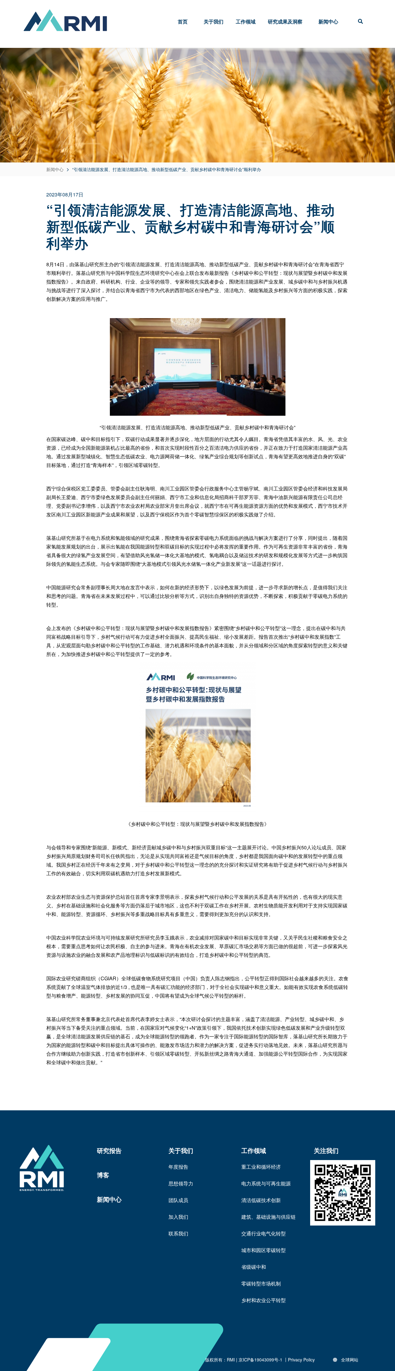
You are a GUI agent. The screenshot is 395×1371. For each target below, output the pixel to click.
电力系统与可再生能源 (266, 1183)
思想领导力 (180, 1183)
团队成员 (178, 1200)
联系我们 (178, 1233)
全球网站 (349, 1359)
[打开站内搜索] (360, 22)
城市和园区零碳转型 (263, 1250)
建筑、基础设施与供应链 (268, 1216)
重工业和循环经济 (261, 1166)
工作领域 (246, 21)
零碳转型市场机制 (261, 1283)
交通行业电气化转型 (263, 1233)
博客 (103, 1174)
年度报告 (178, 1166)
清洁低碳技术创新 (261, 1200)
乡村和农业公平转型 (263, 1300)
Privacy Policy (301, 1359)
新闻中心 (328, 21)
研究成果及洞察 (285, 21)
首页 (183, 21)
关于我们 (213, 21)
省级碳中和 (253, 1266)
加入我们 (178, 1216)
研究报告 (109, 1150)
